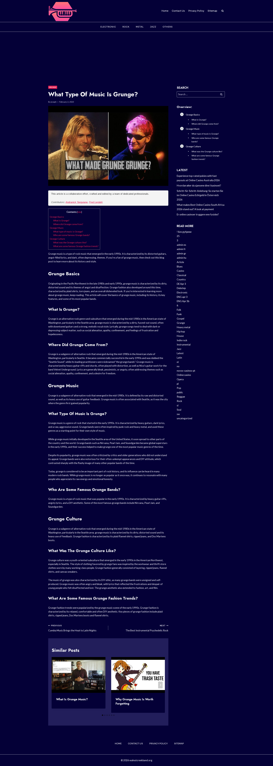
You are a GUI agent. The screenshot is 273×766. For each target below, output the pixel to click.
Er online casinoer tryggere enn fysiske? (198, 214)
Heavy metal (183, 327)
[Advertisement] (136, 53)
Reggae (181, 396)
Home (164, 10)
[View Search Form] (222, 11)
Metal (140, 26)
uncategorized (184, 418)
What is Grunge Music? (72, 699)
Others (168, 26)
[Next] (160, 685)
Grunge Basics (57, 216)
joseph (53, 102)
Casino (180, 270)
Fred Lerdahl (95, 202)
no (178, 366)
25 (178, 236)
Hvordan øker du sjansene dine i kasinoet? (199, 185)
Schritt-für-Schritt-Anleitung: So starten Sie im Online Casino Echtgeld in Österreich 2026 (200, 195)
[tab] (102, 715)
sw (178, 414)
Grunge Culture (57, 238)
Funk (179, 314)
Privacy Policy (196, 10)
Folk (179, 309)
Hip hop (181, 331)
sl (177, 405)
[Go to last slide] (56, 685)
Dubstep (181, 288)
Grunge (53, 87)
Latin (179, 357)
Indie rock (182, 340)
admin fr (181, 249)
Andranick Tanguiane (77, 202)
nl (178, 362)
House (180, 335)
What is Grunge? (61, 220)
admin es (181, 244)
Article (180, 262)
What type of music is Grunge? (68, 231)
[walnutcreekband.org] (62, 11)
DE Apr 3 (181, 283)
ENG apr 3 (182, 296)
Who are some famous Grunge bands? (71, 235)
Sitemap (212, 10)
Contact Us (178, 10)
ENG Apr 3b (183, 301)
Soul (179, 409)
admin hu (181, 257)
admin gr (181, 253)
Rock (125, 26)
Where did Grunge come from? (68, 224)
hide (79, 212)
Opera (180, 379)
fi (177, 305)
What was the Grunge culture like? (70, 242)
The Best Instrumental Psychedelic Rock (147, 628)
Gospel (180, 318)
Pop (179, 387)
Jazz (153, 26)
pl (178, 383)
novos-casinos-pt (186, 370)
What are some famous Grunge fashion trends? (76, 246)
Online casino (184, 374)
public (180, 392)
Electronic (108, 26)
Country (181, 279)
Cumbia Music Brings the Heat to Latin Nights (72, 628)
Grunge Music (57, 227)
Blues (180, 266)
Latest (180, 353)
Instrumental (184, 344)
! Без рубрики (184, 231)
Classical (181, 275)
